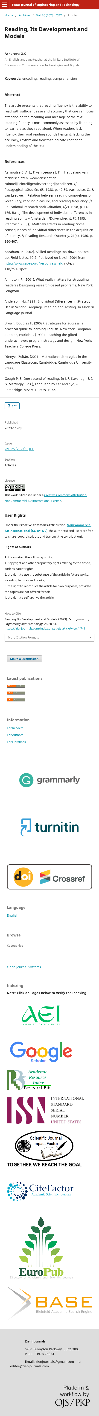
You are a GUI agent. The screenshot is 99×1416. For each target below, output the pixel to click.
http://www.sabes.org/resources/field (34, 263)
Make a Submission (24, 659)
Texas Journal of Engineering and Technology (45, 5)
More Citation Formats (23, 637)
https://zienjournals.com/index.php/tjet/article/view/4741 (45, 628)
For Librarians (16, 742)
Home (9, 15)
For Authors (15, 735)
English (12, 915)
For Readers (15, 728)
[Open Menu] (4, 4)
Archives (24, 15)
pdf (13, 406)
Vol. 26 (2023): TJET (49, 15)
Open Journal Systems (24, 967)
